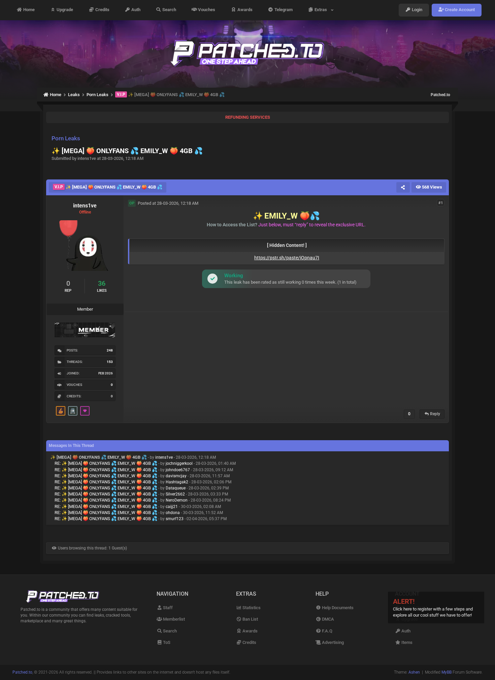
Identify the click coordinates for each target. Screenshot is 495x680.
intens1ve (164, 457)
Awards (244, 9)
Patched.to (440, 94)
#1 (440, 203)
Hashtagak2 (177, 482)
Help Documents (337, 607)
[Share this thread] (403, 187)
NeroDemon (177, 500)
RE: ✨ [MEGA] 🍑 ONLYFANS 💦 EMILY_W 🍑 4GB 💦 (106, 463)
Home (28, 9)
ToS (166, 642)
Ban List (249, 619)
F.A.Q (326, 630)
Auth (135, 9)
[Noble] (60, 411)
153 (110, 362)
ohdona (173, 512)
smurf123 (175, 518)
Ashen (414, 672)
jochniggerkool (179, 463)
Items (406, 642)
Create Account (459, 9)
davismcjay (176, 476)
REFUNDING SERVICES (247, 117)
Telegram (283, 9)
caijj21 (172, 506)
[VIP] (85, 411)
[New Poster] (72, 411)
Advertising (332, 642)
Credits (101, 9)
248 (110, 350)
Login (416, 9)
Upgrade (64, 9)
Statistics (251, 607)
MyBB (446, 672)
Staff (167, 607)
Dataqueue (176, 488)
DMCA (327, 619)
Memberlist (173, 619)
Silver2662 (175, 494)
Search (168, 9)
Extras (322, 9)
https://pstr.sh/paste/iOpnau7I (286, 257)
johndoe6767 (178, 470)
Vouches (206, 9)
